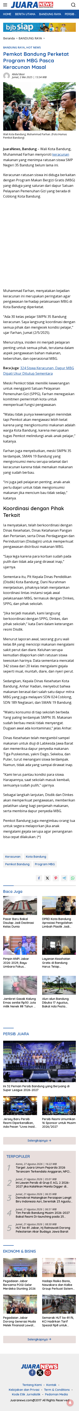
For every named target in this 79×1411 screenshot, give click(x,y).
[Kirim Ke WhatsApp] (73, 878)
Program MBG (45, 864)
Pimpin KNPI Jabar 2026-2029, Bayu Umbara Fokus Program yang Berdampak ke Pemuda (20, 962)
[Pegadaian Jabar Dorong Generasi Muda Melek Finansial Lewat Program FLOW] (20, 1304)
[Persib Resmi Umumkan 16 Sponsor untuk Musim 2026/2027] (59, 1105)
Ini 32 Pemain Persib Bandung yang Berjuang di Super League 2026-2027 (36, 1088)
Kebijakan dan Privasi (24, 1390)
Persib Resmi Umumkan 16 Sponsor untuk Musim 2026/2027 (59, 1123)
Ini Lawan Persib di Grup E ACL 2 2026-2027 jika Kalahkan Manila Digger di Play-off (43, 1184)
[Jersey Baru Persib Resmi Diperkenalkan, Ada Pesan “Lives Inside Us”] (20, 1105)
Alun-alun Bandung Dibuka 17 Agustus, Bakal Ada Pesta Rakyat (55, 1002)
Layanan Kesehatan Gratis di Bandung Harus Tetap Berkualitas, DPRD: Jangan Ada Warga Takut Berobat (56, 962)
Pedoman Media (56, 1394)
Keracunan (12, 857)
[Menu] (6, 4)
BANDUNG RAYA (14, 47)
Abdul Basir (18, 74)
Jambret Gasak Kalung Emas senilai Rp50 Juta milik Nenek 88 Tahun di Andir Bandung (19, 1002)
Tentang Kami (32, 1385)
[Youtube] (47, 1373)
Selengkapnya (38, 1140)
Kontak (51, 1385)
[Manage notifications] (70, 1402)
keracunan (60, 154)
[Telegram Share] (64, 878)
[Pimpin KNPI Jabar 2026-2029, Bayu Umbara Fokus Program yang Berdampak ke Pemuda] (20, 945)
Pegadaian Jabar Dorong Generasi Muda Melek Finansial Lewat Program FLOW (19, 1321)
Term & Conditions (57, 1390)
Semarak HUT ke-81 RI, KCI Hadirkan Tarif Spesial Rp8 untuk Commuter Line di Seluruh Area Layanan (58, 1321)
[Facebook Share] (39, 878)
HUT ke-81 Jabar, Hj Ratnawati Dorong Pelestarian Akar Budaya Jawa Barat (43, 1229)
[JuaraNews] (31, 5)
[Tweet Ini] (47, 878)
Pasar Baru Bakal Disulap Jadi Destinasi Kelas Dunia (18, 922)
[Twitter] (40, 1373)
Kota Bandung (36, 857)
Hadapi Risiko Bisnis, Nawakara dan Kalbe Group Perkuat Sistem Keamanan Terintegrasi (58, 1285)
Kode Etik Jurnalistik (26, 1394)
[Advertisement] (39, 242)
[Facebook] (32, 1373)
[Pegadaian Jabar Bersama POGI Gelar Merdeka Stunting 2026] (20, 1267)
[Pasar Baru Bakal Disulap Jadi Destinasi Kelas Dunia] (20, 905)
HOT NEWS (33, 47)
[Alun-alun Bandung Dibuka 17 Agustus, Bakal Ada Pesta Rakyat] (59, 985)
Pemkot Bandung (17, 864)
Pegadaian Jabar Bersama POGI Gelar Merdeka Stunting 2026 (19, 1285)
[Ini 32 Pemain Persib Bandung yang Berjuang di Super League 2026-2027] (39, 1061)
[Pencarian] (73, 4)
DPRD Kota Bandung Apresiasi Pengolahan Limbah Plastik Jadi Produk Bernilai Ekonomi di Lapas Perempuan (57, 923)
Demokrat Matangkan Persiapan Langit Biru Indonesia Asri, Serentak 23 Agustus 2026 (44, 1199)
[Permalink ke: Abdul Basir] (6, 76)
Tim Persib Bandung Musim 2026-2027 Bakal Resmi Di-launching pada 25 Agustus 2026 (43, 1214)
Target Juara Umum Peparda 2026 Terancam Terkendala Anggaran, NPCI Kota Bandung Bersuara (42, 1169)
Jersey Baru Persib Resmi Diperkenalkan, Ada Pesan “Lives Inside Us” (19, 1123)
